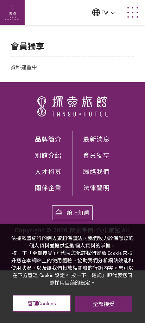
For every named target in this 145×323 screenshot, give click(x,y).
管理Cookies (41, 303)
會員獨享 (96, 155)
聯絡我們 (96, 171)
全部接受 (103, 303)
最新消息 (96, 139)
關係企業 (48, 188)
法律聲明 (96, 188)
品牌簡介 (48, 139)
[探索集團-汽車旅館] (72, 106)
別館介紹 (48, 155)
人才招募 (48, 171)
